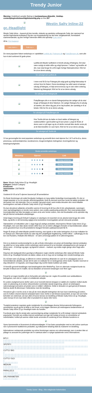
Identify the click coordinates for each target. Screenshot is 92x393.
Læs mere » (12, 47)
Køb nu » (30, 47)
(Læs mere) (57, 37)
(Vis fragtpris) (13, 41)
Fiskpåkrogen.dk (72, 54)
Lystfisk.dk (48, 54)
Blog (40, 390)
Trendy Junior (46, 5)
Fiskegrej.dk (57, 54)
